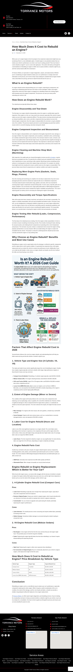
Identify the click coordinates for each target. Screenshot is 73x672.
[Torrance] (4, 18)
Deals (16, 33)
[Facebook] (65, 33)
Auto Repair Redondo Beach (35, 658)
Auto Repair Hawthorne (37, 660)
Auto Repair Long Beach (18, 662)
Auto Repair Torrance (8, 658)
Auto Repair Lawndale (50, 660)
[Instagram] (69, 33)
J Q (14, 52)
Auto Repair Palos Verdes (31, 662)
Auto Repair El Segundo (13, 660)
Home (3, 33)
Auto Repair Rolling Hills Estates (47, 662)
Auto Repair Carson (62, 660)
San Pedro (8, 24)
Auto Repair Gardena (25, 660)
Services (9, 33)
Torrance (8, 16)
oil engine (52, 157)
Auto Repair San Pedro (20, 658)
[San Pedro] (4, 26)
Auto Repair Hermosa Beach (50, 658)
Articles (21, 33)
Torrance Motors (17, 596)
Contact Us (28, 33)
